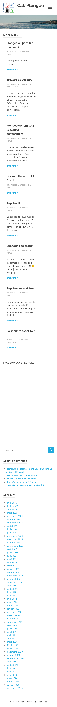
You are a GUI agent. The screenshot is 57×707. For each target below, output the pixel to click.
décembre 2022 (15, 572)
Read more (12, 69)
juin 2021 (11, 631)
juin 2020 (11, 668)
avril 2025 (12, 509)
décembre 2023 (15, 535)
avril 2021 (12, 638)
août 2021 (12, 625)
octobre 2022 (13, 578)
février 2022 (13, 605)
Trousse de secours (19, 79)
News (9, 54)
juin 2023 (11, 555)
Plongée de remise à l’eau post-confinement (20, 130)
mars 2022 (12, 602)
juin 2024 (11, 532)
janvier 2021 (13, 648)
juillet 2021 (12, 628)
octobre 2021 (13, 618)
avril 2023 (12, 562)
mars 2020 (12, 678)
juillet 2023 (12, 552)
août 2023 (12, 549)
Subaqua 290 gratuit (20, 246)
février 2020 (13, 681)
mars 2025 (12, 512)
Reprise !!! (13, 203)
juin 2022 (11, 592)
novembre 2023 (15, 539)
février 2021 (13, 645)
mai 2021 (11, 635)
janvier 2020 (13, 684)
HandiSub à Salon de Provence (22, 475)
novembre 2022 (15, 575)
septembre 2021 (15, 621)
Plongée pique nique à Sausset (22, 481)
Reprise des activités (20, 288)
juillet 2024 (12, 529)
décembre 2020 (15, 651)
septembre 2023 (15, 545)
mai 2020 (11, 671)
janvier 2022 (13, 608)
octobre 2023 (13, 542)
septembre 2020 (15, 658)
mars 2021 (12, 641)
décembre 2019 (15, 688)
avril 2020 (12, 674)
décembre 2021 (15, 611)
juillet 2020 (12, 664)
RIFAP (15, 86)
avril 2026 (12, 502)
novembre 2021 (15, 615)
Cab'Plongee (30, 5)
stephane (24, 51)
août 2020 (12, 661)
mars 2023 (12, 565)
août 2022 (12, 585)
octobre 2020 (13, 654)
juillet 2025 (12, 506)
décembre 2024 (15, 515)
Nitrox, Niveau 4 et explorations (23, 478)
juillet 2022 (12, 588)
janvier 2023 (13, 568)
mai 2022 (11, 595)
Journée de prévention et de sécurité (25, 485)
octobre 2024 (13, 519)
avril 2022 (12, 598)
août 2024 (12, 525)
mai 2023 (11, 559)
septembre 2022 (15, 582)
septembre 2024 (15, 522)
